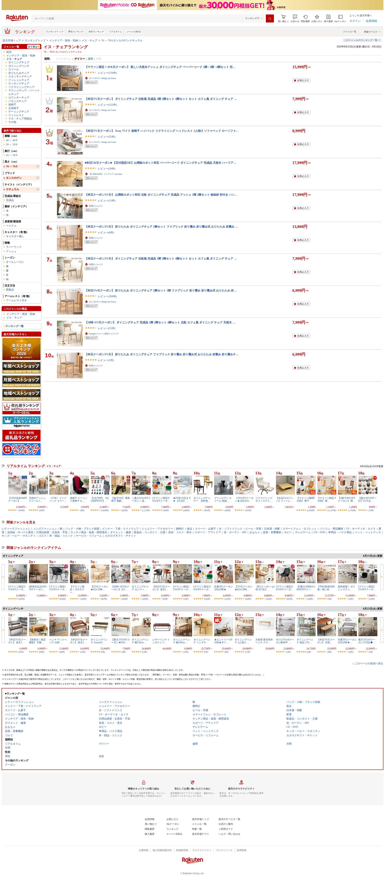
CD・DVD (319, 532)
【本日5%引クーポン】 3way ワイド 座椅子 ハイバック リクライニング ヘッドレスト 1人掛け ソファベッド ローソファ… (162, 130)
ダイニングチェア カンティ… (140, 588)
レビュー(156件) (107, 72)
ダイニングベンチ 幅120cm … (140, 641)
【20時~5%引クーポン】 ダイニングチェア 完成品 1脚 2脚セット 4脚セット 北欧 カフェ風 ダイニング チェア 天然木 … (160, 322)
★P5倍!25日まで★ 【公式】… (182, 499)
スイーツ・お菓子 (205, 528)
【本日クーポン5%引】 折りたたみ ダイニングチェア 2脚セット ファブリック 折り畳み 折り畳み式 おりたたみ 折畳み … (161, 226)
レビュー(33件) (106, 328)
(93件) (165, 599)
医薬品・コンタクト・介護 (149, 532)
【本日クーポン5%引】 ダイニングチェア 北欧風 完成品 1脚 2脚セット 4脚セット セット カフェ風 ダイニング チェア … (161, 258)
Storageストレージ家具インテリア (104, 334)
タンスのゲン (14, 177)
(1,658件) (311, 510)
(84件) (41, 652)
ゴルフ (42, 535)
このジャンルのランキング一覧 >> (362, 40)
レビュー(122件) (107, 104)
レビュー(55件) (106, 136)
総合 (9, 51)
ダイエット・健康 (120, 532)
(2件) (103, 652)
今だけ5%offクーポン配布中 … (285, 641)
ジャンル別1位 (134, 31)
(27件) (185, 652)
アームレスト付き (16, 300)
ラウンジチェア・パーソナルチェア (24, 92)
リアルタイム (115, 31)
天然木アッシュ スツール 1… (37, 499)
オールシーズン (15, 261)
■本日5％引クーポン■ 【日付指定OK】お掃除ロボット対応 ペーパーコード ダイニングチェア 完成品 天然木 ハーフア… (160, 162)
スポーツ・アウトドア (208, 532)
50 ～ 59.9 (11, 144)
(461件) (207, 510)
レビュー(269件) (107, 296)
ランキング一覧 (14, 326)
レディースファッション (16, 528)
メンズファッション (45, 528)
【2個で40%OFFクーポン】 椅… (346, 499)
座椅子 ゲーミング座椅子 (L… (78, 499)
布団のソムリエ (96, 206)
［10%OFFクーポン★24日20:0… (244, 499)
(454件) (125, 599)
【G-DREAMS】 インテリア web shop (105, 174)
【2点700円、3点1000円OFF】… (100, 499)
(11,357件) (331, 510)
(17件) (247, 652)
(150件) (310, 599)
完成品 (10, 200)
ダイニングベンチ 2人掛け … (243, 641)
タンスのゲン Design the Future (102, 78)
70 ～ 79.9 (11, 166)
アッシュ (11, 251)
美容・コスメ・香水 (180, 532)
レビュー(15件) (106, 200)
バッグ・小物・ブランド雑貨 (82, 528)
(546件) (269, 599)
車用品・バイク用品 (340, 532)
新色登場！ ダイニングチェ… (346, 588)
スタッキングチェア (20, 76)
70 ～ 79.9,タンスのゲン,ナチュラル (122, 40)
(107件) (248, 510)
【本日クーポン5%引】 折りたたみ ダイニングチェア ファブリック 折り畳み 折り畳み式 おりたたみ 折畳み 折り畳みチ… (162, 354)
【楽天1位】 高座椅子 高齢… (120, 499)
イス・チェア (89, 40)
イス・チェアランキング (66, 47)
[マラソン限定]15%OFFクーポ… (17, 588)
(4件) (124, 652)
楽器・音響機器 (272, 532)
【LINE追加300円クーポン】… (17, 499)
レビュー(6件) (106, 232)
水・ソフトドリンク (230, 528)
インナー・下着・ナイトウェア (120, 528)
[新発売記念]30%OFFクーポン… (38, 588)
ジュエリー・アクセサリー (157, 528)
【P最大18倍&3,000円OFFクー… (306, 588)
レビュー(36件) (106, 168)
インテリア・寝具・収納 (63, 40)
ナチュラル (12, 189)
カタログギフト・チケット (120, 535)
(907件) (104, 599)
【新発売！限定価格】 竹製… (37, 641)
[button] (295, 18)
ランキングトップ (54, 31)
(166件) (166, 510)
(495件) (289, 599)
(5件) (329, 599)
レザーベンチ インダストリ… (161, 641)
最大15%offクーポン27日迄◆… (366, 641)
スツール (13, 69)
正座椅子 (13, 108)
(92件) (21, 652)
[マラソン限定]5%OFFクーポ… (58, 588)
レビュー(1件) (106, 360)
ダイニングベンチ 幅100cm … (181, 641)
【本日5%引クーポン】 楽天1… (161, 588)
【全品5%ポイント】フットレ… (285, 499)
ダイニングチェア (18, 62)
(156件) (83, 599)
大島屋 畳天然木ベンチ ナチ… (264, 641)
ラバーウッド (14, 246)
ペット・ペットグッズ (368, 532)
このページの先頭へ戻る (369, 663)
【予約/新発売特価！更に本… (326, 588)
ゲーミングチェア (18, 111)
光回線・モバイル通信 (20, 532)
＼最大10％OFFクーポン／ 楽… (141, 499)
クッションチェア (18, 80)
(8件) (82, 510)
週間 (90, 58)
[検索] (270, 18)
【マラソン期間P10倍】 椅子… (306, 499)
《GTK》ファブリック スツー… (58, 499)
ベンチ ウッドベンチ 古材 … (58, 641)
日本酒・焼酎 (272, 528)
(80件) (62, 652)
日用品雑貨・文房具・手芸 (52, 532)
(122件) (227, 599)
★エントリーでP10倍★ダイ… (223, 641)
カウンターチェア (18, 97)
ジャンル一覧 (349, 31)
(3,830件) (105, 510)
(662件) (125, 510)
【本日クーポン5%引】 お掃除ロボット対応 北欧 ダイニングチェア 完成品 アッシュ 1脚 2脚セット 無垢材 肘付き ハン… (161, 194)
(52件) (350, 599)
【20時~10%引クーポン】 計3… (120, 588)
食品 (189, 528)
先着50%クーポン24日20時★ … (223, 588)
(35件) (41, 510)
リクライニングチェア (21, 87)
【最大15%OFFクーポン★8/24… (120, 641)
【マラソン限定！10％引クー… (77, 589)
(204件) (248, 599)
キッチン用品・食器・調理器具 (89, 532)
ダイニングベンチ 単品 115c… (305, 641)
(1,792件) (352, 510)
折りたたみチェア (18, 73)
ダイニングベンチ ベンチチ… (202, 641)
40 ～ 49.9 (11, 140)
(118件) (372, 599)
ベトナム (11, 225)
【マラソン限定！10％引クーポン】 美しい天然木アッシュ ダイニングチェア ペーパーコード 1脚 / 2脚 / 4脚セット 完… (160, 66)
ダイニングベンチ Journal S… (99, 641)
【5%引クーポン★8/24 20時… (99, 588)
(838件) (63, 599)
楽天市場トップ (12, 40)
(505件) (21, 599)
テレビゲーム (303, 532)
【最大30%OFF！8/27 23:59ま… (367, 499)
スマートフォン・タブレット (300, 528)
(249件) (186, 510)
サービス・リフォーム (89, 535)
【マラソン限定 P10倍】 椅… (326, 499)
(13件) (144, 652)
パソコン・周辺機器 (331, 528)
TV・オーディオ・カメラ (361, 528)
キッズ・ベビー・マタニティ (18, 535)
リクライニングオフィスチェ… (263, 499)
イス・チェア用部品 (20, 118)
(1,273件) (146, 510)
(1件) (206, 652)
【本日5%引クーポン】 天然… (326, 641)
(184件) (21, 510)
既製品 (10, 289)
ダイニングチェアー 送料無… (202, 499)
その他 (12, 122)
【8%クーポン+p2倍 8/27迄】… (265, 588)
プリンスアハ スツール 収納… (223, 499)
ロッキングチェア (18, 83)
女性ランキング (96, 31)
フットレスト (16, 115)
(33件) (371, 510)
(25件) (350, 652)
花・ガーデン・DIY (235, 532)
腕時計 (180, 528)
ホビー (288, 532)
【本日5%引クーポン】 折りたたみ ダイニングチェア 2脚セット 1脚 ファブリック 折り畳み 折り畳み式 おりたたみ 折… (161, 290)
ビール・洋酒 (253, 528)
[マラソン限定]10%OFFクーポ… (161, 499)
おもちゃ (254, 532)
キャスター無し (15, 236)
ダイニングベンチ (18, 65)
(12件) (185, 599)
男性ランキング (76, 31)
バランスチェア (17, 101)
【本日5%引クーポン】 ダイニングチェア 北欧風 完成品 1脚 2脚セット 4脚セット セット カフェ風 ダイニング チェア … (161, 98)
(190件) (227, 510)
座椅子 (12, 104)
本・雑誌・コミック (61, 535)
